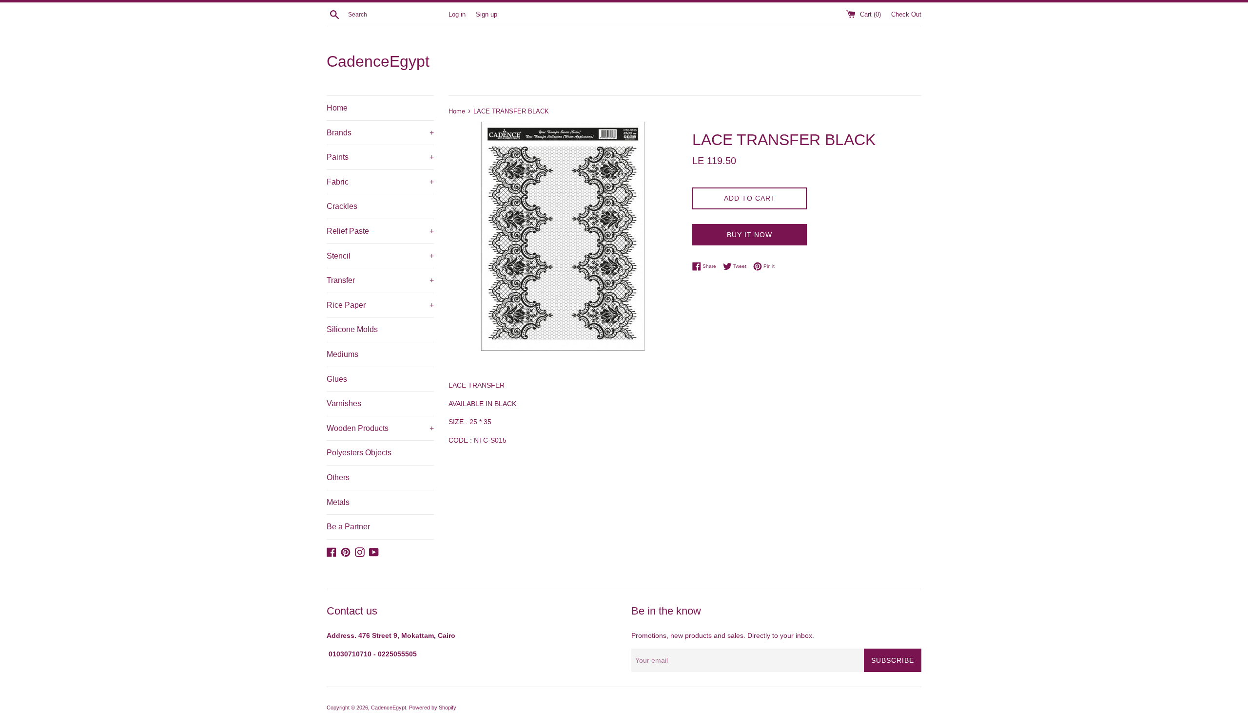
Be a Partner (348, 526)
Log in (457, 14)
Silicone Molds (352, 329)
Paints (380, 157)
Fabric (380, 182)
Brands (380, 133)
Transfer (380, 280)
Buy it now (749, 235)
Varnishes (344, 403)
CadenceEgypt (378, 61)
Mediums (342, 354)
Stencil (380, 256)
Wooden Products (380, 428)
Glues (337, 379)
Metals (338, 502)
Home (337, 108)
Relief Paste (380, 231)
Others (338, 477)
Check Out (906, 14)
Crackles (342, 206)
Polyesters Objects (359, 452)
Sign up (486, 14)
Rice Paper (380, 305)
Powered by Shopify (432, 707)
